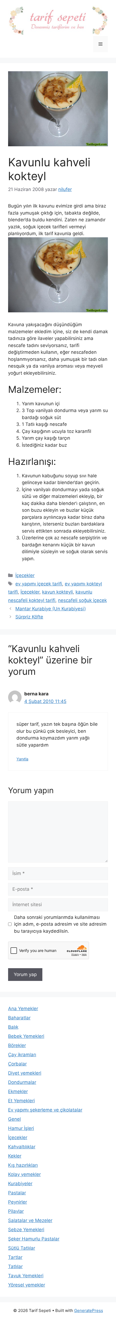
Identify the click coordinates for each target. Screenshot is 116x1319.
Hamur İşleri (21, 1128)
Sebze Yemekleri (26, 1229)
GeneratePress (88, 1310)
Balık (13, 1027)
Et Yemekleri (21, 1100)
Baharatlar (19, 1017)
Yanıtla (22, 759)
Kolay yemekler (24, 1174)
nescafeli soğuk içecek (82, 600)
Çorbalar (17, 1064)
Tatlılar (15, 1266)
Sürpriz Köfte (29, 617)
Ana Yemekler (23, 1008)
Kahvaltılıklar (21, 1146)
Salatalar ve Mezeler (30, 1220)
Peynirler (17, 1202)
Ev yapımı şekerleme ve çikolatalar (45, 1110)
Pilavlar (16, 1211)
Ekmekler (18, 1091)
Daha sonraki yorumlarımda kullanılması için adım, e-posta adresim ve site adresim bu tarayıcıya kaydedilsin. (60, 924)
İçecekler (25, 575)
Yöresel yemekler (26, 1285)
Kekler (14, 1156)
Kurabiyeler (20, 1183)
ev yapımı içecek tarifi (38, 583)
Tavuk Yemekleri (25, 1275)
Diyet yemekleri (24, 1073)
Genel (14, 1119)
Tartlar (15, 1257)
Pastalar (17, 1192)
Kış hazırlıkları (23, 1165)
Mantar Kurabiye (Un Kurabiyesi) (50, 608)
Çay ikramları (22, 1054)
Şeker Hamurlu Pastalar (33, 1239)
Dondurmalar (22, 1082)
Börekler (17, 1045)
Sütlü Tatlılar (21, 1248)
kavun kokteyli (57, 592)
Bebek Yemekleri (26, 1036)
